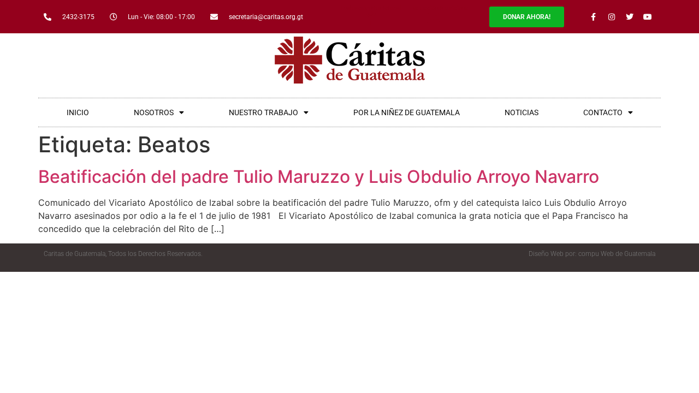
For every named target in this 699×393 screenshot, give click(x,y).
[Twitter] (629, 17)
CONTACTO (603, 112)
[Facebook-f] (593, 17)
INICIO (78, 112)
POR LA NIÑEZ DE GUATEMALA (406, 112)
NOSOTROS (154, 112)
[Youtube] (647, 17)
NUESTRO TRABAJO (263, 112)
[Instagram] (611, 17)
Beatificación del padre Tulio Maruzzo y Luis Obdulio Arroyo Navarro (318, 176)
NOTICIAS (521, 112)
